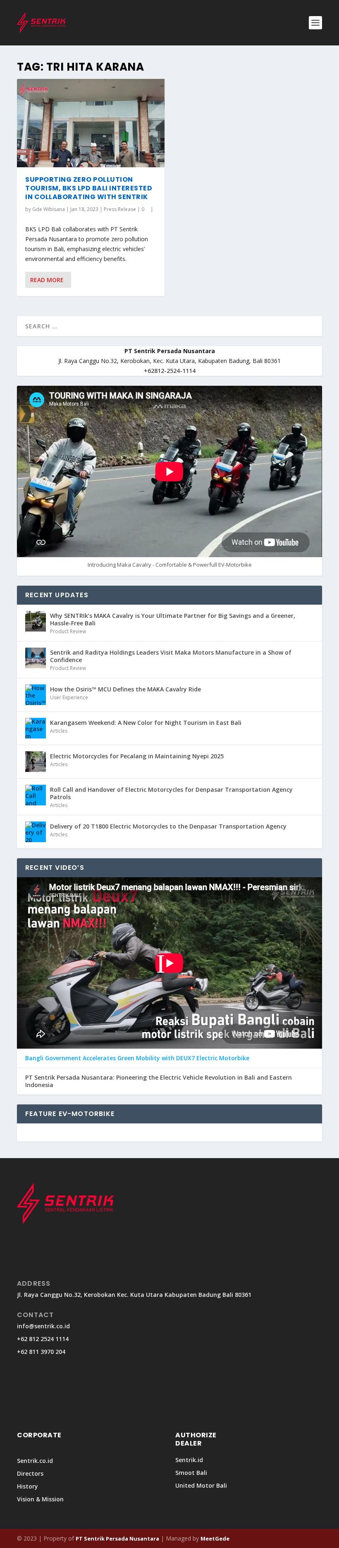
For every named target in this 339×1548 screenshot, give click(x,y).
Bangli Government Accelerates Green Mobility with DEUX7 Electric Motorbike (137, 1058)
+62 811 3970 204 (41, 1352)
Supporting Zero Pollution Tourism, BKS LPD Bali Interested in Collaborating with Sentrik (88, 188)
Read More (47, 280)
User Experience (69, 697)
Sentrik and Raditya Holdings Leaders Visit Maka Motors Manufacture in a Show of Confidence (170, 656)
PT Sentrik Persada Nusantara (117, 1538)
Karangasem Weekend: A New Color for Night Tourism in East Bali (145, 723)
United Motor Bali (201, 1485)
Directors (30, 1473)
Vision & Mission (40, 1499)
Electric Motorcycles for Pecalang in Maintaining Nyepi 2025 (137, 756)
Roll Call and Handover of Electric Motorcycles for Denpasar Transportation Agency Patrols (171, 793)
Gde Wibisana (48, 209)
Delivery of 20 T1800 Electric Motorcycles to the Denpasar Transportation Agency (168, 826)
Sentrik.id (189, 1460)
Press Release (120, 209)
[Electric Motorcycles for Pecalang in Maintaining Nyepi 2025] (35, 761)
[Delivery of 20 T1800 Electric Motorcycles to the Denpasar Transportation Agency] (35, 831)
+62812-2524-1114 (170, 371)
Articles (58, 730)
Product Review (68, 631)
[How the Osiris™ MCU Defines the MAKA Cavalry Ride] (35, 694)
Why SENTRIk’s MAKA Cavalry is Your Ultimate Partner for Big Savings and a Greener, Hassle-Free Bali (172, 619)
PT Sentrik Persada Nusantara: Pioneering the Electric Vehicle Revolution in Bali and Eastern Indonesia (158, 1081)
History (27, 1486)
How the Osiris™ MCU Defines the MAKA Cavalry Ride (125, 689)
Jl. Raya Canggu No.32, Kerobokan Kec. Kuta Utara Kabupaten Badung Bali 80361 (134, 1295)
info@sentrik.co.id (43, 1326)
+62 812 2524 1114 (43, 1339)
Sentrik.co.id (35, 1461)
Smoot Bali (191, 1473)
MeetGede (215, 1538)
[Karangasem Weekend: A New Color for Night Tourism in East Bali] (35, 728)
